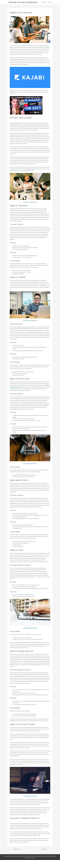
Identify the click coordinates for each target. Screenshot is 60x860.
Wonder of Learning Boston (23, 2)
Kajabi (18, 123)
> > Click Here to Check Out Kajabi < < (30, 202)
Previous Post (15, 849)
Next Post (45, 849)
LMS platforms (32, 332)
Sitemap (24, 856)
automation (32, 255)
